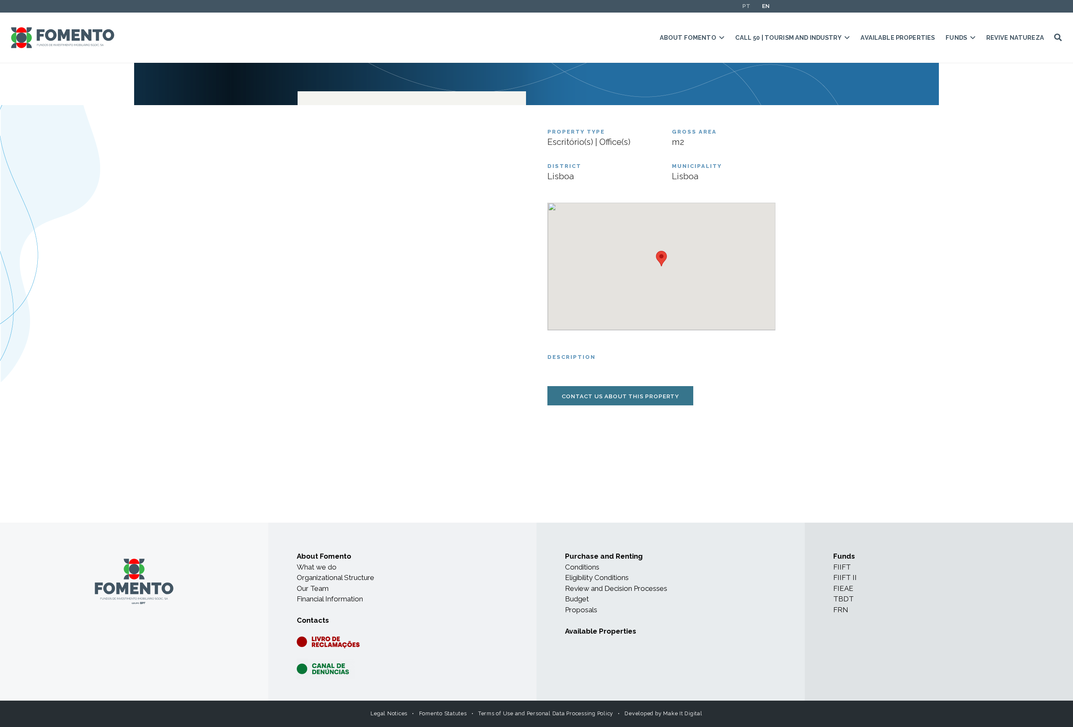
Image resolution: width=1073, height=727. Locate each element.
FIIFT (842, 567)
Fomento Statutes (443, 713)
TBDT (843, 599)
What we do (317, 567)
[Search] (1058, 38)
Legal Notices (389, 713)
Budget (577, 599)
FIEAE (843, 588)
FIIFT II (845, 577)
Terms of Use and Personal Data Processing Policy (545, 713)
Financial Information (330, 599)
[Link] (63, 37)
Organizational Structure (335, 577)
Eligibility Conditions (597, 577)
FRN (840, 610)
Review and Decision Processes (616, 588)
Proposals (581, 610)
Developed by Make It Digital (663, 713)
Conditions (582, 567)
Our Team (313, 588)
